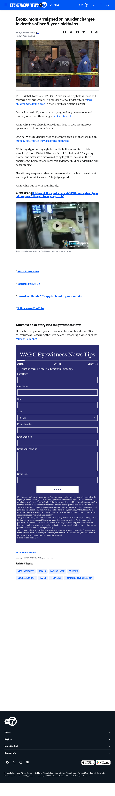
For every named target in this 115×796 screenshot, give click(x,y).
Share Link (22, 474)
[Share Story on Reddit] (77, 32)
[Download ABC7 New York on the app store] (88, 762)
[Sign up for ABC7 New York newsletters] (27, 762)
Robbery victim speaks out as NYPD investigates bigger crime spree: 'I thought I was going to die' (57, 194)
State (19, 411)
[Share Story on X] (71, 32)
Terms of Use (83, 773)
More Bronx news (28, 271)
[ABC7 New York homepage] (28, 5)
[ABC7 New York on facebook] (7, 762)
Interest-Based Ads (97, 773)
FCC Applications (29, 776)
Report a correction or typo (27, 552)
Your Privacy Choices (25, 773)
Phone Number (24, 424)
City (19, 399)
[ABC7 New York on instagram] (21, 762)
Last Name (22, 386)
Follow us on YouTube (30, 308)
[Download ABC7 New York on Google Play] (103, 762)
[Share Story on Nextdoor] (83, 32)
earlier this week (62, 116)
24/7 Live (54, 4)
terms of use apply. (26, 339)
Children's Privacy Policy (44, 773)
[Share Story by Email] (90, 32)
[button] (6, 5)
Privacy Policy (9, 773)
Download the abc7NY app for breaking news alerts (49, 296)
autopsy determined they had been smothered (42, 140)
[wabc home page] (10, 721)
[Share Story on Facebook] (64, 32)
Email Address (24, 437)
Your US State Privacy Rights (65, 773)
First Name (22, 374)
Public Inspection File (12, 776)
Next (57, 489)
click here (34, 537)
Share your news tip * (27, 449)
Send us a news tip (29, 283)
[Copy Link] (96, 32)
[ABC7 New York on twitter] (14, 762)
